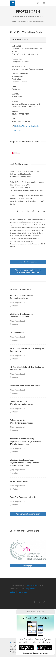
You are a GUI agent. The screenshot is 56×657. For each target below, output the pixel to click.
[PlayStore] (44, 647)
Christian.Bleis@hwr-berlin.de (26, 126)
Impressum (30, 589)
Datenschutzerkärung (18, 592)
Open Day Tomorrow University (23, 497)
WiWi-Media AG (32, 585)
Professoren (22, 22)
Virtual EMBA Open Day (20, 481)
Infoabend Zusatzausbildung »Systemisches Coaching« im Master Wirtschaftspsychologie (25, 441)
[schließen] (11, 643)
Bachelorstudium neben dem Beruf (25, 386)
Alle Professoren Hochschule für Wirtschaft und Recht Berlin (28, 271)
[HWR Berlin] (15, 153)
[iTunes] (26, 647)
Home (14, 22)
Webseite (17, 131)
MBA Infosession (17, 333)
